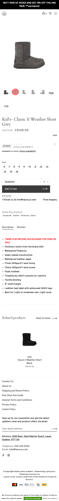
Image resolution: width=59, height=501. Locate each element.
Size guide (6, 196)
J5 (11, 172)
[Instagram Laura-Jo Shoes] (9, 455)
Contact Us (7, 381)
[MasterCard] (15, 485)
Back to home (43, 318)
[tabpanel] (29, 54)
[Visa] (21, 485)
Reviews (21, 227)
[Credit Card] (38, 485)
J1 (35, 167)
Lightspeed (50, 472)
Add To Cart (11, 189)
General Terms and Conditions (17, 400)
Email (33, 215)
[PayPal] (44, 485)
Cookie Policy (9, 409)
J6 (17, 172)
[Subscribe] (53, 429)
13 (30, 167)
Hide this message (32, 498)
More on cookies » (50, 498)
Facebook (7, 215)
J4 (5, 172)
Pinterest (25, 215)
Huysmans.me (34, 474)
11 (24, 167)
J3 (47, 167)
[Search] (50, 14)
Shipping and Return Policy (15, 391)
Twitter (16, 215)
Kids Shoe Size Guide (12, 395)
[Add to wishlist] (55, 144)
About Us (6, 386)
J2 (41, 167)
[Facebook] (3, 455)
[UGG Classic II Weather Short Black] (29, 339)
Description (8, 227)
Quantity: (10, 182)
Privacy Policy (9, 404)
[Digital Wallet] (30, 485)
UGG (55, 135)
